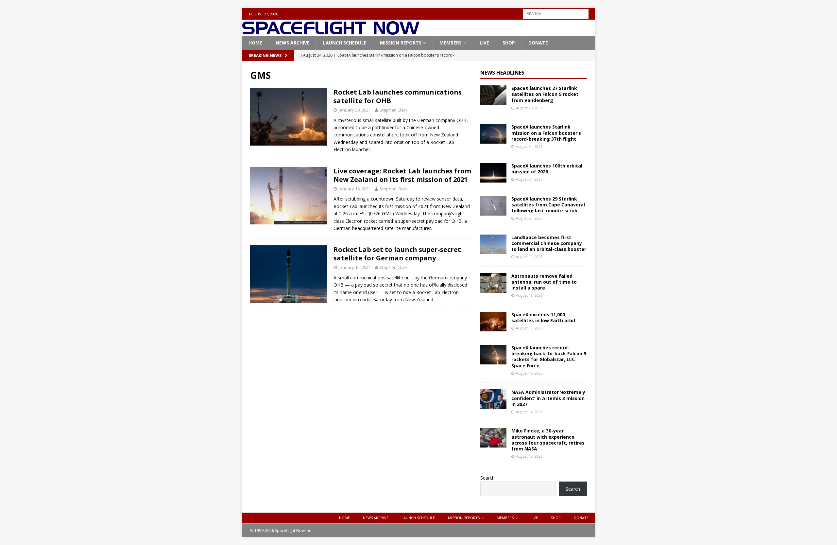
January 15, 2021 (355, 267)
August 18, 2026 (529, 295)
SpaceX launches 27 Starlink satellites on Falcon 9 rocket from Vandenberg (544, 94)
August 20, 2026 (529, 218)
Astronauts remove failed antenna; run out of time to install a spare (544, 282)
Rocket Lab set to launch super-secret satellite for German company (397, 253)
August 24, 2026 (529, 146)
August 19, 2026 (529, 256)
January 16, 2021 (355, 189)
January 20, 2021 (355, 110)
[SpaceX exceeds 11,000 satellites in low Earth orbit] (493, 321)
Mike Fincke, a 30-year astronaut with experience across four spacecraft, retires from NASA (548, 440)
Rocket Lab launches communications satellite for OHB (397, 96)
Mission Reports (400, 43)
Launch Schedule (345, 43)
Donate (538, 43)
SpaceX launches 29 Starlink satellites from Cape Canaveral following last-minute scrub (548, 205)
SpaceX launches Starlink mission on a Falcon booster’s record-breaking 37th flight (546, 133)
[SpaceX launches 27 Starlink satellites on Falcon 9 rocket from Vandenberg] (493, 95)
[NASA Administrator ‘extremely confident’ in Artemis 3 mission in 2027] (493, 399)
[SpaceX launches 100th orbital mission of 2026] (493, 173)
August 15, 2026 (529, 373)
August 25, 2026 (529, 107)
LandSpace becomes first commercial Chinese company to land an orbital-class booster (548, 243)
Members (450, 43)
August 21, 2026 (529, 179)
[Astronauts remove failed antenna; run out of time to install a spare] (493, 283)
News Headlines (502, 72)
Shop (509, 43)
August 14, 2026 (529, 411)
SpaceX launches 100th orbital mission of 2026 (546, 169)
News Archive (293, 43)
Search (487, 478)
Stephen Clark (394, 110)
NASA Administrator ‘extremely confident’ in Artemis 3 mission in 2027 (548, 398)
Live (484, 43)
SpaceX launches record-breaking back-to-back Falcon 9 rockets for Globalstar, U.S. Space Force (548, 356)
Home (255, 43)
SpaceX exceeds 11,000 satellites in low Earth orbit (543, 317)
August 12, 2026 (529, 456)
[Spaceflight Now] (330, 32)
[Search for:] (556, 13)
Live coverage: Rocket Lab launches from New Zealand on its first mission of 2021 (402, 175)
